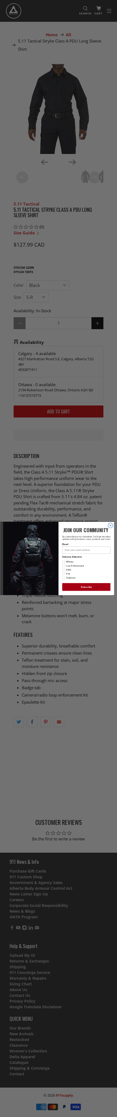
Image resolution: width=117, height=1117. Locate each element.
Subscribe (86, 587)
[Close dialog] (110, 525)
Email (65, 544)
